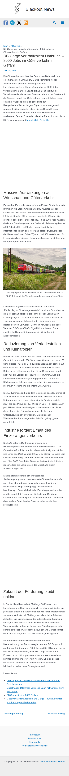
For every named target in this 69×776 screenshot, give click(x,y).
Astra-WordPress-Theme (52, 761)
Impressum (34, 735)
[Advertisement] (34, 154)
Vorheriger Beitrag (12, 713)
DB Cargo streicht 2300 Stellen (22, 695)
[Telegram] (12, 22)
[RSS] (25, 22)
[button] (54, 23)
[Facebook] (5, 22)
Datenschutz (34, 738)
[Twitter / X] (19, 22)
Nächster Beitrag (58, 713)
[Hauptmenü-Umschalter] (62, 22)
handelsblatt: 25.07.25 (37, 120)
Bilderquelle (34, 742)
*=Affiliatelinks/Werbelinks (34, 746)
